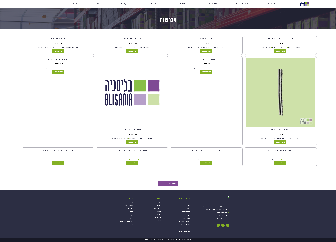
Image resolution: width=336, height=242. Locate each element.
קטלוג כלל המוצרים (174, 13)
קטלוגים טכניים (242, 4)
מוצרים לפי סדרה (210, 4)
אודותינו (99, 4)
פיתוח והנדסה (153, 4)
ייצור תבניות (158, 217)
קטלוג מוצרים (272, 4)
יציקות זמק (158, 205)
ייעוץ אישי (124, 4)
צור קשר (73, 4)
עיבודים (159, 214)
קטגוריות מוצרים (184, 198)
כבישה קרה (158, 211)
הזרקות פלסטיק (157, 208)
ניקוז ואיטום (165, 13)
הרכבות (159, 223)
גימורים (159, 220)
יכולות (159, 198)
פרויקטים (181, 4)
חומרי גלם (158, 202)
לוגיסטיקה (158, 226)
